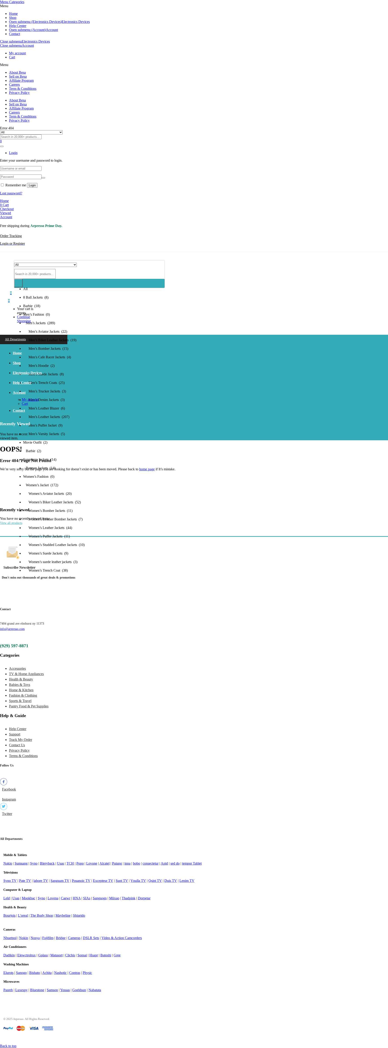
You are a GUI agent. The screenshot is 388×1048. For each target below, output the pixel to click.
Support (14, 734)
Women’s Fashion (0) (38, 476)
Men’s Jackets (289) (39, 323)
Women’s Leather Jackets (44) (47, 528)
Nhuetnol (10, 938)
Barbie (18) (31, 306)
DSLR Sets (91, 938)
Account (52, 30)
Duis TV (170, 881)
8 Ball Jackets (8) (35, 297)
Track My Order (20, 740)
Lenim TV (186, 881)
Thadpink (128, 898)
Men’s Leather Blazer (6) (44, 408)
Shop (12, 18)
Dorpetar (144, 898)
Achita (47, 973)
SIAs (86, 898)
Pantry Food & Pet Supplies (28, 706)
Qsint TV (155, 881)
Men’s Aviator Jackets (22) (45, 331)
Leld (6, 898)
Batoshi (105, 955)
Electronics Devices (76, 22)
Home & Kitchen (21, 690)
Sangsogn (100, 898)
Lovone (91, 863)
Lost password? (11, 193)
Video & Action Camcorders (121, 938)
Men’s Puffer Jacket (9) (42, 425)
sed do (175, 863)
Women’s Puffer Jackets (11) (46, 536)
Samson (52, 990)
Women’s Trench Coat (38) (45, 570)
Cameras (74, 938)
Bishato (34, 973)
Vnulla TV (138, 881)
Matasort (56, 955)
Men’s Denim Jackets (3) (44, 400)
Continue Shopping (24, 319)
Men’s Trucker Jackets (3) (44, 391)
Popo (80, 863)
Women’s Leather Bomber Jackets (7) (53, 519)
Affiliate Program (21, 80)
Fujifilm (47, 938)
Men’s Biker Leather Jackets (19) (49, 340)
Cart (12, 57)
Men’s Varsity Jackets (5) (44, 434)
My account (17, 53)
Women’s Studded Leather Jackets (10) (54, 545)
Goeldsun (79, 990)
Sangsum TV (60, 881)
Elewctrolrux (26, 955)
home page (147, 469)
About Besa (17, 72)
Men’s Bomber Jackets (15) (45, 348)
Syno (33, 863)
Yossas (65, 990)
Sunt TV (122, 881)
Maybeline (63, 915)
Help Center (17, 26)
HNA (77, 898)
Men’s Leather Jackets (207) (46, 417)
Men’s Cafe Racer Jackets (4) (47, 357)
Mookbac (28, 898)
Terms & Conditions (23, 756)
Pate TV (25, 881)
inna (127, 863)
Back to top (8, 1046)
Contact (14, 34)
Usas (60, 863)
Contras (74, 973)
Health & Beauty (21, 679)
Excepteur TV (103, 881)
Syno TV (10, 881)
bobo (136, 863)
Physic (87, 973)
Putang (117, 863)
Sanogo (21, 973)
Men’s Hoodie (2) (39, 366)
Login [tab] (13, 153)
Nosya (35, 938)
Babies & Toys (19, 685)
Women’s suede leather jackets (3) (50, 562)
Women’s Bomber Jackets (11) (48, 511)
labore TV (40, 881)
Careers (14, 84)
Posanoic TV (81, 881)
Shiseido (79, 915)
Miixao (114, 898)
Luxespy (21, 990)
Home (13, 13)
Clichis (70, 955)
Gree (117, 955)
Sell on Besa (18, 76)
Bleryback (47, 863)
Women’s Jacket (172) (40, 485)
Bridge (61, 938)
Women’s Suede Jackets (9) (45, 553)
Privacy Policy (19, 93)
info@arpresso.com (12, 629)
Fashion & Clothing (23, 695)
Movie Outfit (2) (35, 442)
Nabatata (94, 990)
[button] (9, 300)
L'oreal (23, 915)
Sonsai (82, 955)
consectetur (151, 863)
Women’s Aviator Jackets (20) (47, 493)
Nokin (23, 938)
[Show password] (43, 177)
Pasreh (8, 990)
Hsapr (93, 955)
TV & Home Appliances (26, 674)
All (25, 289)
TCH (70, 863)
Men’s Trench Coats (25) (44, 383)
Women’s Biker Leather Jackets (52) (52, 502)
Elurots (8, 973)
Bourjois (9, 915)
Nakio (7, 863)
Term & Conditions (22, 88)
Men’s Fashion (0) (36, 314)
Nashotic (60, 973)
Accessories (17, 668)
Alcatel (104, 863)
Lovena (53, 898)
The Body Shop (41, 915)
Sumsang (21, 863)
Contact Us (17, 745)
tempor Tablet (192, 863)
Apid (164, 863)
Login (32, 185)
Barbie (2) (32, 451)
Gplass (43, 955)
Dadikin (9, 955)
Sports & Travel (20, 701)
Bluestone (37, 990)
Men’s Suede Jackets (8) (43, 374)
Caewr (65, 898)
